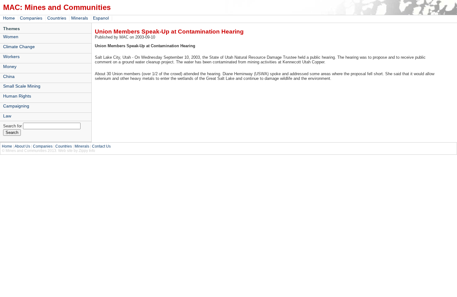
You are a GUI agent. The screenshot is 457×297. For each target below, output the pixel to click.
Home (9, 18)
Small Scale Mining (21, 86)
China (9, 76)
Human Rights (17, 96)
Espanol (101, 18)
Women (10, 36)
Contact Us (101, 146)
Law (7, 115)
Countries (56, 18)
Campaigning (16, 105)
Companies (31, 18)
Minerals (79, 18)
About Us (22, 146)
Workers (11, 56)
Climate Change (19, 46)
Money (9, 66)
